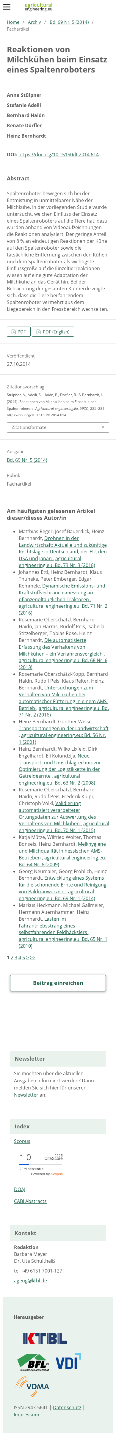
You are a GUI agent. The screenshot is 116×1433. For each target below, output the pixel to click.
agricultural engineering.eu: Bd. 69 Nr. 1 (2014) (57, 895)
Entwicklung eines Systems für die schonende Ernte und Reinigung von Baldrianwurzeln (62, 885)
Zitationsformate (29, 427)
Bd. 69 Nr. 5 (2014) (69, 22)
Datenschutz (67, 1407)
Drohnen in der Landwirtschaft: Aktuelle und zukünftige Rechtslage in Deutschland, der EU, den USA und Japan (63, 548)
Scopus (22, 1141)
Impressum (26, 1414)
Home (13, 22)
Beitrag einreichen (58, 982)
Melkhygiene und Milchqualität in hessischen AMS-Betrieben (62, 851)
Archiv (34, 22)
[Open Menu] (7, 7)
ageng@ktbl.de (30, 1280)
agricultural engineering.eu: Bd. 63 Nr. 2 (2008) (57, 779)
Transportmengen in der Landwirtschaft (64, 728)
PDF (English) (55, 332)
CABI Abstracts (30, 1201)
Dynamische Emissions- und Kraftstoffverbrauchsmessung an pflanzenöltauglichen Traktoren (62, 592)
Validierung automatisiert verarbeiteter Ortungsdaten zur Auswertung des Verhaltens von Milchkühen (57, 813)
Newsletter (26, 1095)
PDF (21, 332)
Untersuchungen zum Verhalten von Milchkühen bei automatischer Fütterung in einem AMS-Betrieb (63, 697)
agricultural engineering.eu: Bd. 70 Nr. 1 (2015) (64, 827)
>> (32, 957)
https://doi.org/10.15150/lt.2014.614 (58, 154)
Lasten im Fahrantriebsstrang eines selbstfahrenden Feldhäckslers (53, 926)
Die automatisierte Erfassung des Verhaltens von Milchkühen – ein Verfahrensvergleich (61, 647)
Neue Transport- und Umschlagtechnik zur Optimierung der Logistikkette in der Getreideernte (60, 766)
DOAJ (19, 1189)
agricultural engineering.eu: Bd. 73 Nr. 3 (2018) (57, 562)
